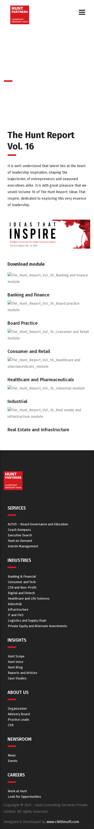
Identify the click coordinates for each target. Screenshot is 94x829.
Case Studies (17, 678)
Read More (49, 394)
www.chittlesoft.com (63, 822)
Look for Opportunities (24, 796)
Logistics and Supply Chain (27, 620)
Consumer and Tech (22, 582)
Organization (17, 708)
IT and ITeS (16, 615)
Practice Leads (18, 719)
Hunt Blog (15, 667)
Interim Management (23, 546)
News (12, 755)
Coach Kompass (19, 530)
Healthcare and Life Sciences (29, 598)
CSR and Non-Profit (22, 587)
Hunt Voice (15, 662)
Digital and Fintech (21, 593)
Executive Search (20, 535)
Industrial (15, 604)
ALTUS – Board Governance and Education (38, 524)
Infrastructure (18, 609)
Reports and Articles (22, 673)
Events (13, 761)
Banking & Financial (22, 576)
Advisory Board (19, 714)
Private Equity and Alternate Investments (37, 626)
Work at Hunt (17, 791)
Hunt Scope (16, 656)
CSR (11, 725)
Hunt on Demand (20, 541)
